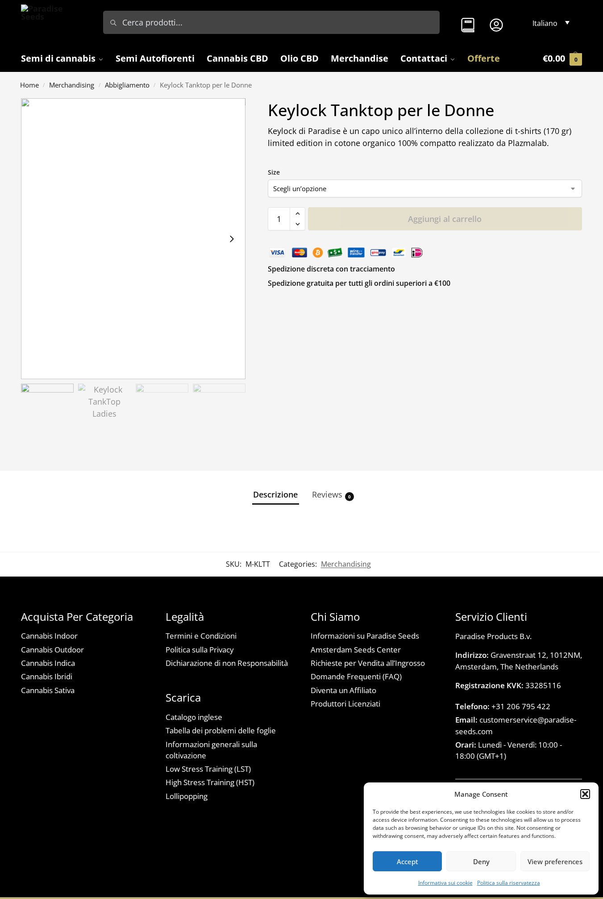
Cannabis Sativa (48, 690)
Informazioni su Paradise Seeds (365, 636)
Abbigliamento (127, 84)
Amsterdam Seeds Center (356, 649)
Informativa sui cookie (445, 882)
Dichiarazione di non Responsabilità (227, 663)
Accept (407, 861)
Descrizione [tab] (275, 494)
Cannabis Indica (48, 663)
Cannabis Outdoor (52, 649)
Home (29, 84)
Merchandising (71, 84)
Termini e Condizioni (201, 636)
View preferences (555, 861)
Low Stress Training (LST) (208, 769)
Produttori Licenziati (345, 703)
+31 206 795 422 (502, 706)
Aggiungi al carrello (445, 218)
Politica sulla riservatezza (508, 882)
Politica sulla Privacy (200, 649)
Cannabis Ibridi (46, 676)
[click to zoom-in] (133, 238)
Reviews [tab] (331, 494)
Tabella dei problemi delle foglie (221, 730)
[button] (585, 794)
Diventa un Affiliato (343, 690)
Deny (481, 861)
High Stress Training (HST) (210, 782)
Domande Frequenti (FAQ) (356, 676)
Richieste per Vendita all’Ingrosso (368, 663)
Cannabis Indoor (49, 636)
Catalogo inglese (194, 717)
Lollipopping (187, 796)
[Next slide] (231, 238)
